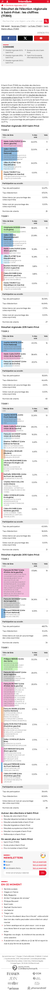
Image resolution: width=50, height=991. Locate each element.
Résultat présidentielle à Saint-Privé (18, 822)
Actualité (9, 862)
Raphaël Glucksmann (13, 907)
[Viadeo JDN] (37, 983)
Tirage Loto (8, 913)
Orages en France (11, 892)
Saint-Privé (31, 55)
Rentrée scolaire (10, 889)
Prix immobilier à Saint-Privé (16, 848)
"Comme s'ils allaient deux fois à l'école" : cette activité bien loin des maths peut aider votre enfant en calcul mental (26, 919)
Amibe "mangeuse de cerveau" (16, 898)
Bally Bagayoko (10, 895)
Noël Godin (8, 904)
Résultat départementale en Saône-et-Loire (22, 819)
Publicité (38, 956)
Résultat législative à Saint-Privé (17, 825)
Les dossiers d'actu (13, 868)
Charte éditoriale (28, 956)
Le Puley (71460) (35, 26)
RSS (17, 959)
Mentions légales (37, 961)
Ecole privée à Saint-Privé (14, 845)
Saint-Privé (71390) (11, 842)
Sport (7, 865)
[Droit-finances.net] (37, 978)
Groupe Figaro (16, 963)
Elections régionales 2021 (16, 5)
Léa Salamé (8, 910)
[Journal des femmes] (13, 973)
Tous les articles (10, 959)
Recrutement (25, 959)
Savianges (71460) (18, 26)
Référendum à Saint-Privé (14, 834)
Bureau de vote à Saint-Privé (15, 816)
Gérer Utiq (27, 961)
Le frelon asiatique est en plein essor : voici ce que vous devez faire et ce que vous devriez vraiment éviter (24, 928)
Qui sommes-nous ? (9, 956)
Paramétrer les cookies (14, 961)
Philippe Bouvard (11, 901)
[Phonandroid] (37, 988)
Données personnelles (38, 959)
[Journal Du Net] (13, 978)
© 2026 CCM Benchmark (30, 963)
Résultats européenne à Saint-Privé (18, 828)
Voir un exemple (39, 862)
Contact (45, 956)
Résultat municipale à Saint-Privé (17, 831)
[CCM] (37, 973)
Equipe (19, 956)
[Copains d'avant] (13, 983)
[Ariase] (13, 988)
